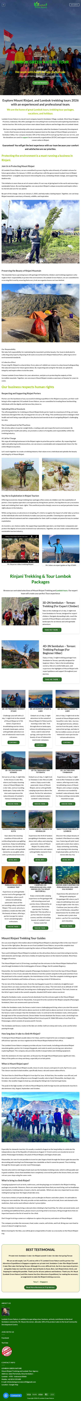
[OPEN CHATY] (6, 1395)
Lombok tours (62, 590)
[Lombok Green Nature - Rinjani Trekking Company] (40, 5)
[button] (3, 4)
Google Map (13, 1385)
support (25, 137)
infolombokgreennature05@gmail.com (21, 1382)
